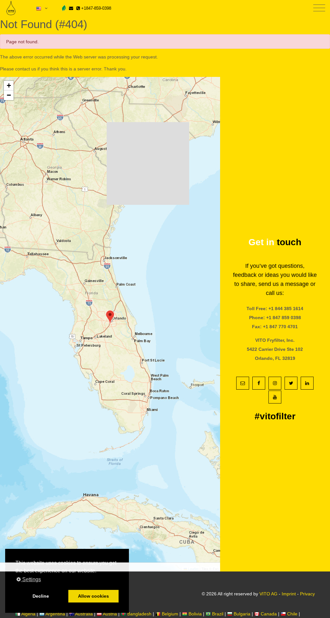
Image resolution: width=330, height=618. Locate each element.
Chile (292, 613)
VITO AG (268, 593)
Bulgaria (242, 613)
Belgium (170, 613)
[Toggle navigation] (319, 8)
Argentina (55, 613)
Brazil (217, 613)
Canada (269, 613)
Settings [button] (31, 579)
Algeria (28, 613)
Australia (84, 613)
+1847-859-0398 (95, 8)
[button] (110, 317)
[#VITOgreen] (64, 7)
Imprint (289, 593)
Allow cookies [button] (93, 596)
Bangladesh (139, 613)
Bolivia (195, 613)
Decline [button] (41, 596)
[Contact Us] (71, 8)
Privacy (307, 593)
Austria (110, 613)
